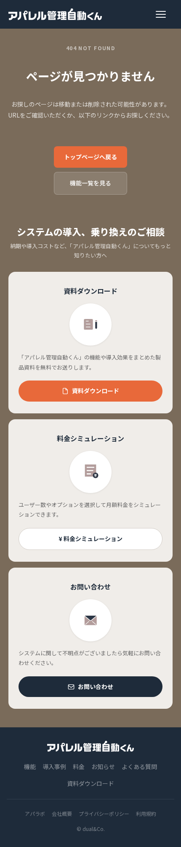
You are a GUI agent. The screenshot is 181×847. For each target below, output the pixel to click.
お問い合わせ (95, 686)
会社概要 (62, 813)
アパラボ (35, 813)
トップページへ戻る (90, 157)
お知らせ (103, 766)
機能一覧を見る (90, 183)
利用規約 (146, 813)
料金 (79, 766)
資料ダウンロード (95, 390)
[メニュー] (164, 14)
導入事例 (54, 766)
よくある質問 (139, 766)
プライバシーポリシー (104, 813)
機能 (30, 766)
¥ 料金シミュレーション (90, 538)
